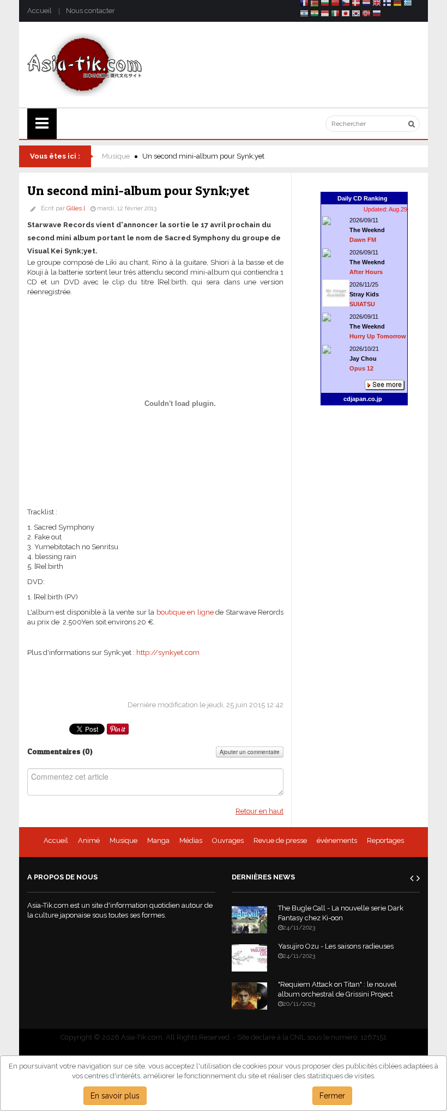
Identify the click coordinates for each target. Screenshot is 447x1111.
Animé (89, 840)
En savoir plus (115, 1095)
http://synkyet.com (168, 652)
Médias (190, 840)
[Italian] (335, 15)
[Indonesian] (325, 15)
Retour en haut (259, 811)
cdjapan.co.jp (362, 399)
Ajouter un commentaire (250, 752)
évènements (337, 840)
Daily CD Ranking (362, 198)
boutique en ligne (185, 612)
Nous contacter (90, 11)
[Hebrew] (304, 15)
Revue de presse (280, 840)
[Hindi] (314, 15)
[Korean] (356, 15)
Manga (158, 840)
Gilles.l (76, 208)
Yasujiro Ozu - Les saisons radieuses (336, 946)
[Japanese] (345, 15)
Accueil (39, 11)
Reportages (385, 840)
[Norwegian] (366, 15)
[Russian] (376, 15)
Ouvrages (228, 840)
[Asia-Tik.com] (84, 64)
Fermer (332, 1095)
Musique (116, 156)
